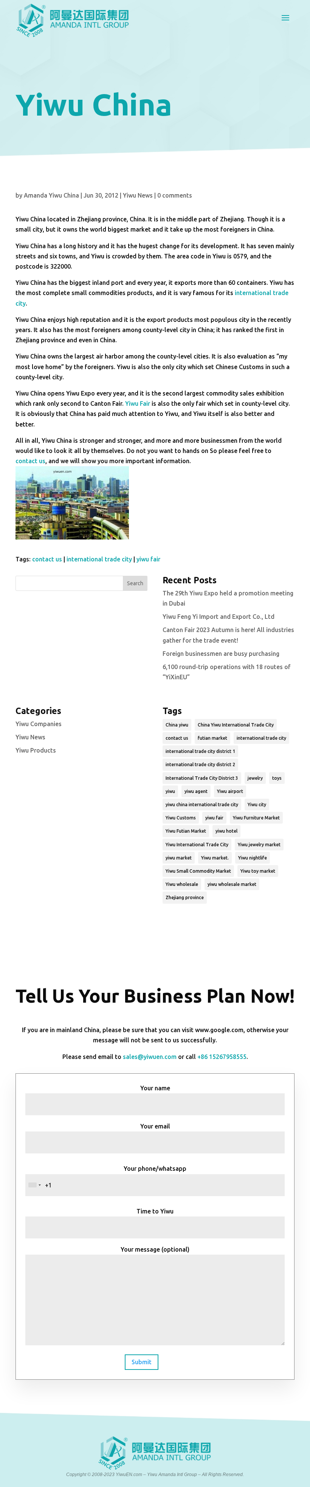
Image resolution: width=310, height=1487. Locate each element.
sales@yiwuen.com (150, 1056)
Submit (142, 1362)
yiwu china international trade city (202, 804)
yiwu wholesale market (232, 884)
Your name (155, 1088)
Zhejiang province (185, 897)
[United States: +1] (34, 1185)
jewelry (255, 778)
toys (277, 778)
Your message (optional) (155, 1249)
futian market (212, 738)
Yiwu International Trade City (197, 844)
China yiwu (177, 724)
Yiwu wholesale (182, 884)
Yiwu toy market (257, 871)
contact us (30, 461)
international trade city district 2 (200, 764)
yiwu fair (148, 559)
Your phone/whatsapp (155, 1168)
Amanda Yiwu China (51, 195)
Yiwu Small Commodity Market (198, 871)
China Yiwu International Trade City (236, 724)
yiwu (170, 791)
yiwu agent (196, 791)
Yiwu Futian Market (186, 831)
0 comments (174, 195)
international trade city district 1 (200, 751)
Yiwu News (138, 195)
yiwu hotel (226, 831)
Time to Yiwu (155, 1211)
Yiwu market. (215, 857)
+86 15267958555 (221, 1056)
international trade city (99, 559)
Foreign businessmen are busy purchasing (221, 653)
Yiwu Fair (137, 403)
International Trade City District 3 (202, 778)
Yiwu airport (230, 791)
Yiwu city (257, 804)
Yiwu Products (36, 750)
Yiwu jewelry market (259, 844)
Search (135, 583)
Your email (155, 1126)
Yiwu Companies (39, 723)
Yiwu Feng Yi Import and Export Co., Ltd (218, 616)
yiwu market (179, 857)
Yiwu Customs (181, 817)
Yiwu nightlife (252, 857)
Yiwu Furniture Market (256, 817)
